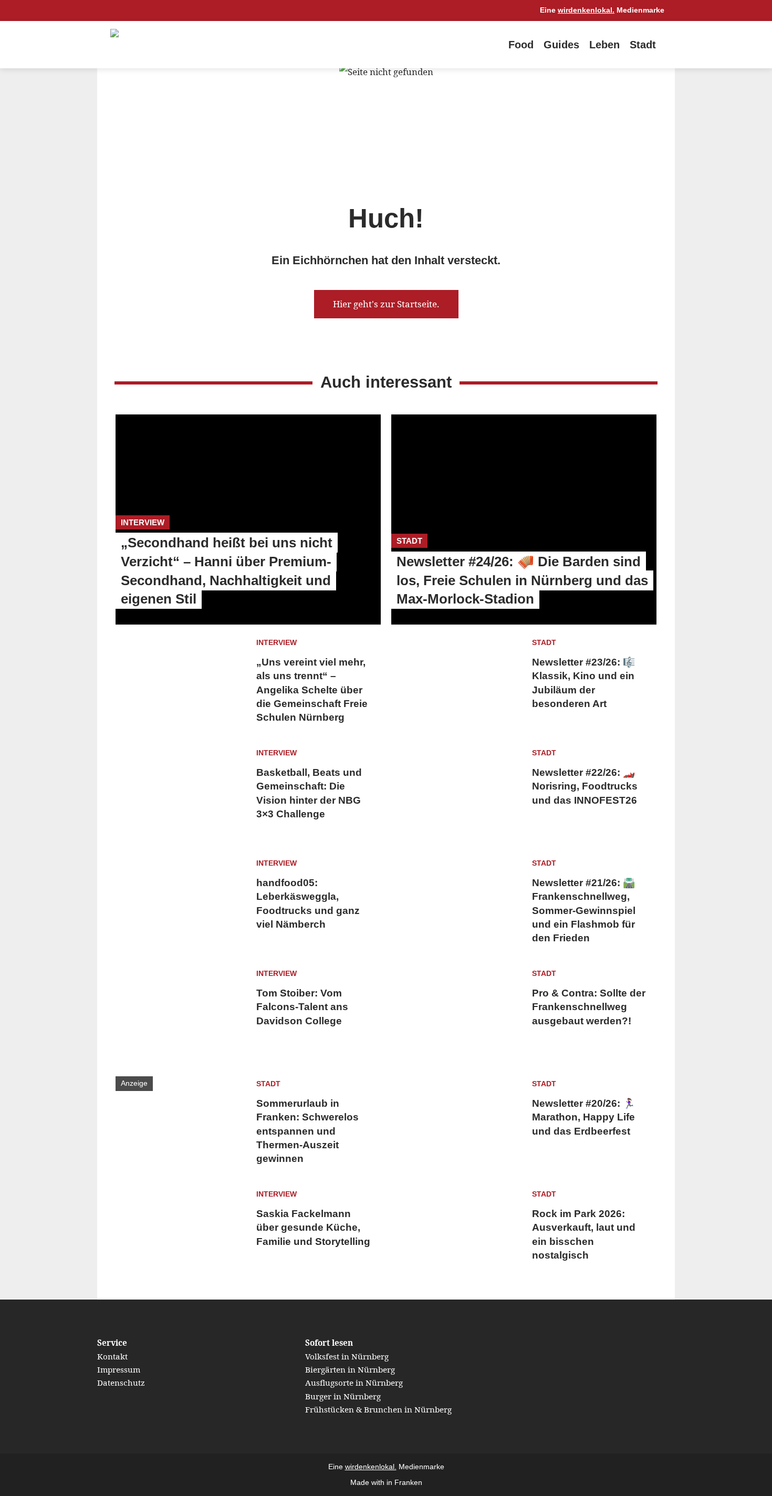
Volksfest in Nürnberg (347, 1356)
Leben (604, 44)
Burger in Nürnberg (343, 1396)
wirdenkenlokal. (586, 10)
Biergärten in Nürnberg (350, 1369)
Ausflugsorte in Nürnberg (354, 1382)
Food (521, 44)
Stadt (643, 44)
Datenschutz (121, 1382)
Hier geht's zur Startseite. (386, 304)
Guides (561, 44)
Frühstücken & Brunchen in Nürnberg (378, 1409)
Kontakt (112, 1356)
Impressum (118, 1369)
